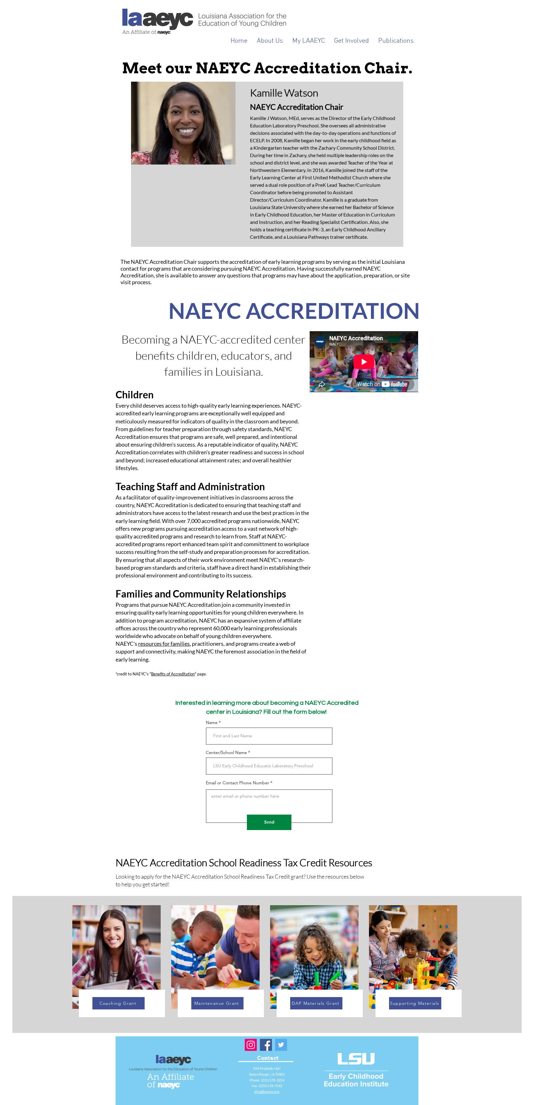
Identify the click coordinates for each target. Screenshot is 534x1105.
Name (212, 722)
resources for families (164, 643)
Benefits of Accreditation (173, 673)
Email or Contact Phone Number (237, 783)
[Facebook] (266, 1045)
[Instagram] (251, 1045)
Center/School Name (226, 752)
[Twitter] (281, 1045)
